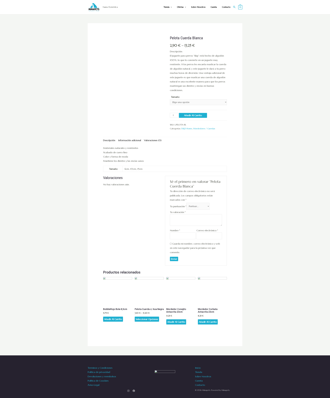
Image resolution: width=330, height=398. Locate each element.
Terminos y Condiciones (100, 367)
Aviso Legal (93, 384)
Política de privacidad (99, 372)
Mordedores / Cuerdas (204, 128)
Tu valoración (178, 212)
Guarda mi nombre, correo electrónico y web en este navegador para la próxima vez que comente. (195, 248)
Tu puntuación (178, 206)
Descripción (109, 140)
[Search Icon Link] (234, 7)
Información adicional (129, 140)
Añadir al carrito (193, 115)
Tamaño (175, 96)
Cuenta (214, 7)
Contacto (226, 7)
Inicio (198, 367)
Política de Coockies (98, 380)
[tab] (109, 140)
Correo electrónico (207, 230)
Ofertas (180, 7)
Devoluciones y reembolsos (102, 376)
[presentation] (170, 7)
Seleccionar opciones (147, 319)
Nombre (175, 230)
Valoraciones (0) (153, 140)
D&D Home (186, 128)
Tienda (166, 7)
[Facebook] (134, 391)
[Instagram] (128, 391)
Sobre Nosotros (198, 7)
